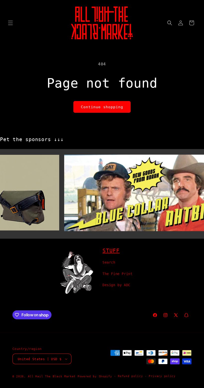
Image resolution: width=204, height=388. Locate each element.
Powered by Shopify (95, 376)
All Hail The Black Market (52, 376)
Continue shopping (102, 107)
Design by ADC (116, 285)
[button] (10, 22)
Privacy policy (162, 376)
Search (108, 262)
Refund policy (130, 376)
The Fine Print (117, 274)
